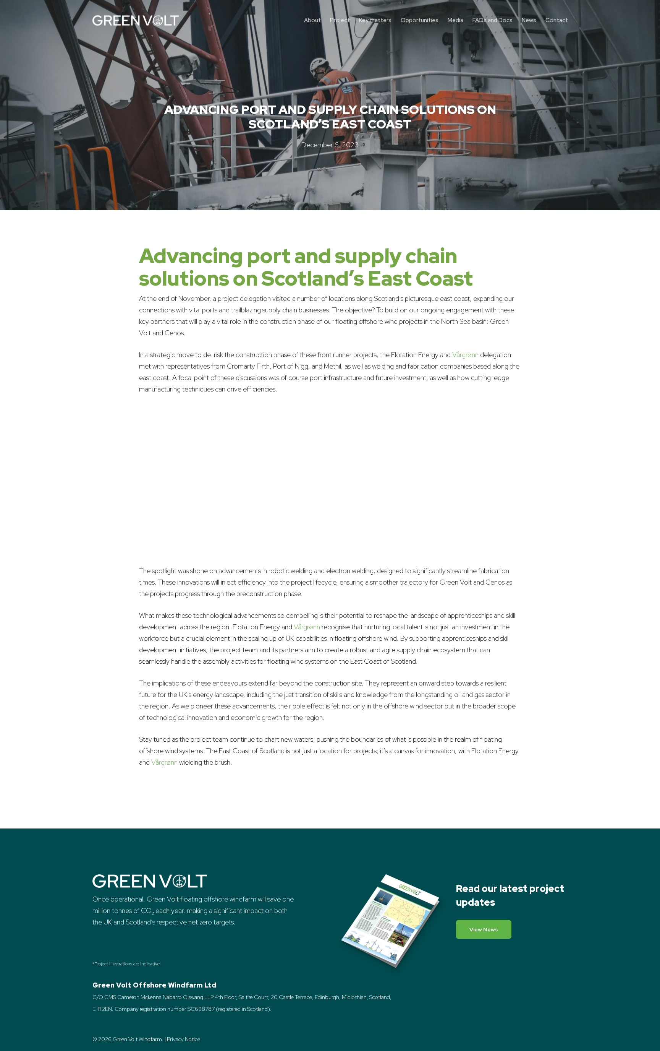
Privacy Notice (183, 1039)
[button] (483, 929)
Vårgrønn (465, 354)
